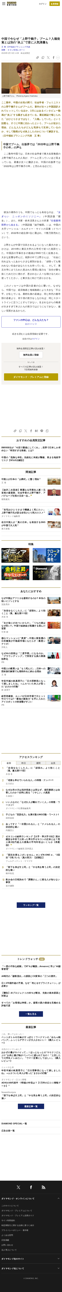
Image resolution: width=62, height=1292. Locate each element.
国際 (3, 49)
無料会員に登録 (31, 354)
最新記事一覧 (31, 1106)
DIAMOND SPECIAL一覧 (14, 1123)
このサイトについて (10, 1205)
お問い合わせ (7, 1244)
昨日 (23, 762)
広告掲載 (5, 1240)
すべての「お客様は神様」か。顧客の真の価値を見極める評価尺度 (31, 1004)
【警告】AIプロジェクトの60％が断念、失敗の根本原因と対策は (31, 994)
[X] (18, 1188)
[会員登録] (54, 3)
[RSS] (43, 1188)
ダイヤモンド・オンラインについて (17, 1198)
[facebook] (31, 1188)
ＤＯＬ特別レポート (16, 49)
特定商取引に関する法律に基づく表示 (17, 1225)
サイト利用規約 (8, 1220)
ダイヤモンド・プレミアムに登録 (31, 377)
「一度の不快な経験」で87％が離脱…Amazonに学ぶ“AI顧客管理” (31, 968)
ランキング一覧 (31, 905)
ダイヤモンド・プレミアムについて (16, 1210)
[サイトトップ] (11, 4)
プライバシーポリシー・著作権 (14, 1230)
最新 (9, 762)
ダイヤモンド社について (12, 1268)
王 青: (15, 46)
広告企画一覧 (8, 1130)
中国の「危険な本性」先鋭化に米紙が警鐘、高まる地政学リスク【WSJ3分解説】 (31, 459)
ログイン (43, 4)
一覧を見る (31, 1013)
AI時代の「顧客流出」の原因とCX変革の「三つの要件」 (29, 976)
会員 (53, 762)
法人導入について (9, 1249)
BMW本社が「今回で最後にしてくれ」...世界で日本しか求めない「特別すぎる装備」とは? (31, 449)
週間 (38, 762)
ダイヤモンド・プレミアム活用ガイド (17, 1215)
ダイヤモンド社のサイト (12, 1258)
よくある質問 (7, 1235)
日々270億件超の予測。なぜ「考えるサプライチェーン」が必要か (31, 984)
